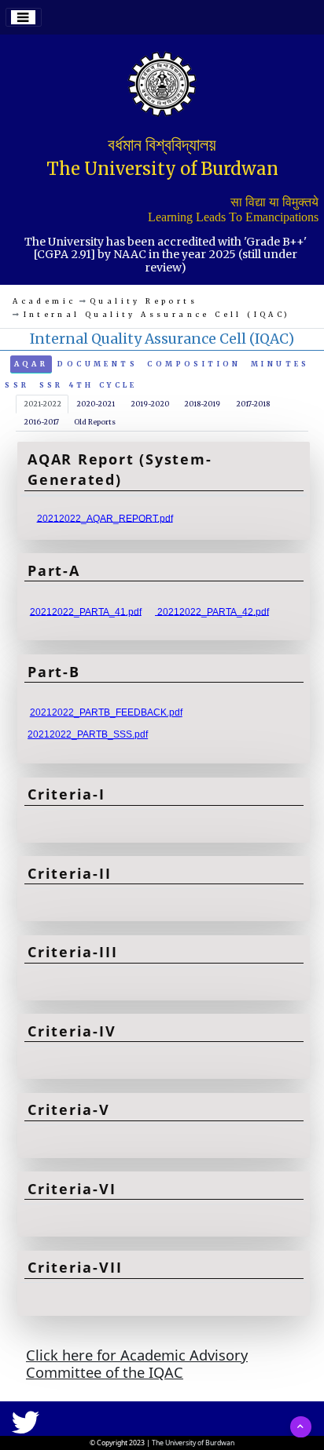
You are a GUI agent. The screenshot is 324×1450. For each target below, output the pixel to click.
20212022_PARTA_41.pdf (86, 611)
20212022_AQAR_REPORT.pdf (105, 517)
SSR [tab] (17, 385)
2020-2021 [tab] (95, 403)
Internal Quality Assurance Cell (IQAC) (157, 314)
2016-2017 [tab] (41, 421)
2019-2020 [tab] (150, 403)
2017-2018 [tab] (253, 403)
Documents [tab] (97, 363)
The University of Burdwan (193, 1443)
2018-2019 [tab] (202, 403)
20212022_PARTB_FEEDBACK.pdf (106, 712)
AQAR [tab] (31, 363)
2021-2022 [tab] (42, 403)
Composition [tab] (194, 363)
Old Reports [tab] (95, 421)
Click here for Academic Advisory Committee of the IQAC (137, 1363)
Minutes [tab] (280, 363)
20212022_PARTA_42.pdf (212, 611)
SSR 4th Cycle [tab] (88, 385)
